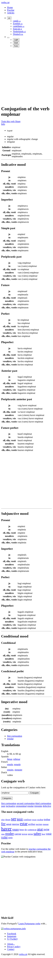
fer (3, 824)
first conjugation (14, 736)
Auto (16, 46)
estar (24, 823)
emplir (10, 764)
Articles (10, 13)
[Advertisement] (26, 76)
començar (32, 829)
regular (10, 738)
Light (16, 40)
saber (37, 833)
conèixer (28, 819)
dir (26, 830)
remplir (17, 764)
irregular (38, 806)
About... (11, 944)
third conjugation (43, 803)
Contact (10, 949)
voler (4, 837)
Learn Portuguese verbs (29, 923)
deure (7, 819)
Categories (6, 798)
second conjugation (26, 803)
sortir (10, 837)
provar (24, 834)
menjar (15, 824)
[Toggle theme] (8, 37)
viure (3, 834)
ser (13, 818)
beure (21, 829)
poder (9, 833)
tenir (20, 819)
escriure (39, 824)
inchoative (10, 806)
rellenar (16, 759)
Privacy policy (13, 946)
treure (34, 820)
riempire (18, 770)
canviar (17, 834)
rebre (3, 820)
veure (15, 829)
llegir (43, 834)
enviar (30, 834)
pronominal (21, 806)
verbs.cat (5, 2)
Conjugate (34, 793)
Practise (10, 10)
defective (47, 806)
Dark (16, 43)
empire (10, 770)
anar (40, 829)
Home (10, 7)
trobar (47, 819)
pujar (46, 829)
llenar (9, 759)
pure (3, 806)
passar (46, 824)
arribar (31, 824)
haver (6, 828)
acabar (40, 819)
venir (49, 833)
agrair (8, 824)
